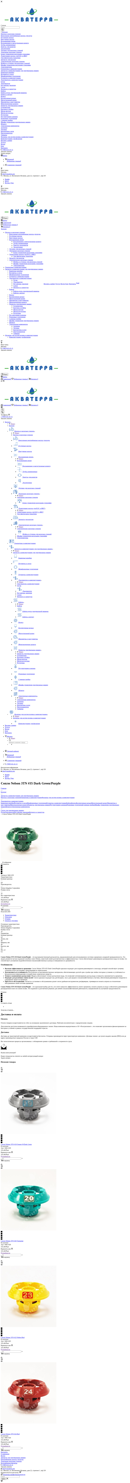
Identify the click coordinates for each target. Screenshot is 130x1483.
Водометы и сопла (15, 273)
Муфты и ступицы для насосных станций (27, 262)
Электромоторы (18, 265)
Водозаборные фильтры (9, 1463)
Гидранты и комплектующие (19, 276)
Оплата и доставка (11, 921)
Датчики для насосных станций (20, 249)
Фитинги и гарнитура (21, 287)
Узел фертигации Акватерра (23, 256)
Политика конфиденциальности (14, 1474)
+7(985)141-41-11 (7, 150)
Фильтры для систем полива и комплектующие (21, 335)
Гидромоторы (18, 306)
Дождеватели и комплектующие (20, 278)
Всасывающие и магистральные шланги (27, 241)
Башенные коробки (16, 271)
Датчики (16, 328)
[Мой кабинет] (2, 407)
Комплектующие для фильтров (20, 337)
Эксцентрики (18, 247)
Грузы (15, 280)
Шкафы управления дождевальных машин (24, 321)
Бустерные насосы (15, 236)
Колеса (11, 295)
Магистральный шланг (17, 298)
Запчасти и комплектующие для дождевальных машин (24, 269)
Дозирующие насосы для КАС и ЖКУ (22, 254)
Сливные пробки (15, 319)
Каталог (4, 229)
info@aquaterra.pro (8, 174)
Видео (63, 284)
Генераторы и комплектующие (15, 267)
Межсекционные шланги (18, 302)
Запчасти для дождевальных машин (13, 1457)
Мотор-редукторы (19, 311)
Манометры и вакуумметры (19, 300)
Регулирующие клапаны (17, 315)
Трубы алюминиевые (20, 243)
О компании (5, 1454)
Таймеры (16, 333)
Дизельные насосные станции (19, 251)
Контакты (72, 284)
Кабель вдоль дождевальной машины (26, 291)
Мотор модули (18, 309)
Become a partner (49, 284)
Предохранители (19, 332)
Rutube (7, 179)
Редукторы (17, 313)
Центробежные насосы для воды (12, 1459)
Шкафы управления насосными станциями (28, 264)
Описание (8, 917)
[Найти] (2, 30)
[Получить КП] (2, 1070)
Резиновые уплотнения (17, 317)
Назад (13, 424)
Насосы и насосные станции (15, 232)
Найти (3, 1479)
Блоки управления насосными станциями (27, 252)
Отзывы (7, 919)
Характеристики (10, 915)
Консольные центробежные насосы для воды (25, 234)
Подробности (5, 904)
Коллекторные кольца (16, 297)
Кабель (11, 289)
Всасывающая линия (16, 240)
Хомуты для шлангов (20, 245)
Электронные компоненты (18, 324)
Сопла (15, 286)
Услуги (57, 284)
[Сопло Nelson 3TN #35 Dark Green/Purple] (21, 860)
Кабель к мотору (19, 293)
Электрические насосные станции (21, 260)
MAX (7, 181)
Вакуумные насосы (16, 238)
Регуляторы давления (20, 284)
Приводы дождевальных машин (20, 304)
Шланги (12, 322)
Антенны (16, 326)
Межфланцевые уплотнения (19, 275)
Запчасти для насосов (16, 258)
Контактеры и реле (19, 330)
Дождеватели (18, 282)
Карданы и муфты (19, 308)
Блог (67, 284)
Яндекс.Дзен (9, 183)
